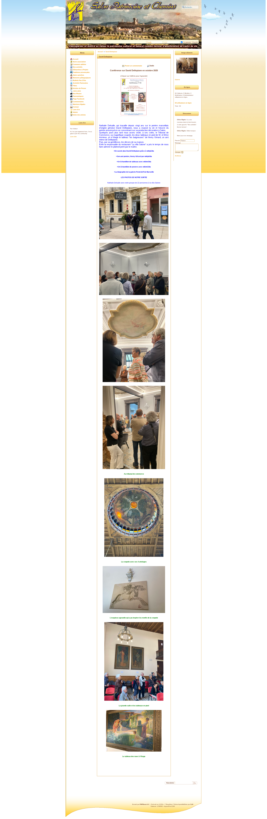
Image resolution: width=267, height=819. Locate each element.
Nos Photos (77, 93)
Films (75, 85)
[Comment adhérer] (71, 64)
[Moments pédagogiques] (71, 78)
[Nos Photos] (71, 93)
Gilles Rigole (181, 119)
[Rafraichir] (182, 152)
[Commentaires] (71, 101)
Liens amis (77, 91)
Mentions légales (79, 104)
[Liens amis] (71, 91)
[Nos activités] (71, 67)
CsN (191, 804)
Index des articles (79, 115)
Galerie (177, 79)
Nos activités (77, 67)
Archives (178, 156)
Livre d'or (76, 109)
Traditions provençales (81, 72)
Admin (75, 112)
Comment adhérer (79, 64)
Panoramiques (78, 96)
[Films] (71, 85)
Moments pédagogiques (82, 78)
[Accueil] (71, 59)
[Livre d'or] (71, 109)
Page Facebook (78, 99)
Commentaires (78, 101)
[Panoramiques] (71, 96)
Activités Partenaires (80, 83)
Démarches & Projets (80, 69)
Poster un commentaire (133, 66)
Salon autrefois (78, 75)
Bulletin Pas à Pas (79, 80)
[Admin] (71, 112)
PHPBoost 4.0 (144, 804)
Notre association (79, 62)
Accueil (75, 59)
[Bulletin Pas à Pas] (71, 80)
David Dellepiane (111, 51)
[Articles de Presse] (71, 88)
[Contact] (71, 107)
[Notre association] (71, 62)
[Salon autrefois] (71, 75)
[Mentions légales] (71, 104)
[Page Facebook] (71, 99)
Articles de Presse (79, 88)
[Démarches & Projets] (71, 69)
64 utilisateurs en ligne (183, 103)
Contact (76, 107)
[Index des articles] (71, 115)
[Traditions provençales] (71, 72)
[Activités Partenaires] (71, 83)
